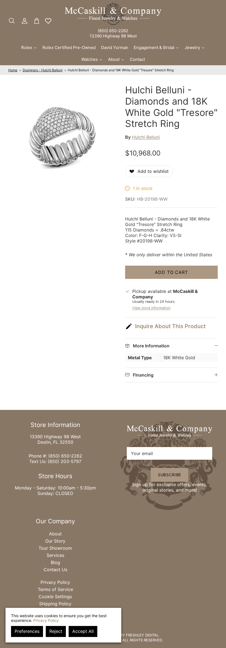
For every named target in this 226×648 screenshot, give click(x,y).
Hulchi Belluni (146, 137)
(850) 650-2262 (113, 30)
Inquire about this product (170, 326)
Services (55, 555)
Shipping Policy (55, 603)
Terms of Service (55, 589)
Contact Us (55, 569)
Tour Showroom (55, 548)
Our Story (55, 541)
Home (12, 70)
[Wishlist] (48, 21)
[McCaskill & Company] (113, 14)
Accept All (83, 631)
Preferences (27, 631)
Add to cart (171, 272)
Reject (55, 631)
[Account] (23, 21)
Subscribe (169, 474)
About (55, 534)
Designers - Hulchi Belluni (43, 70)
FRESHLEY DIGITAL (142, 635)
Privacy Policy (55, 582)
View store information (151, 308)
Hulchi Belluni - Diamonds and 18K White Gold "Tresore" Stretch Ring (121, 70)
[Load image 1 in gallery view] (60, 137)
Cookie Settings (55, 596)
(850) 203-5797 (64, 461)
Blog (55, 562)
